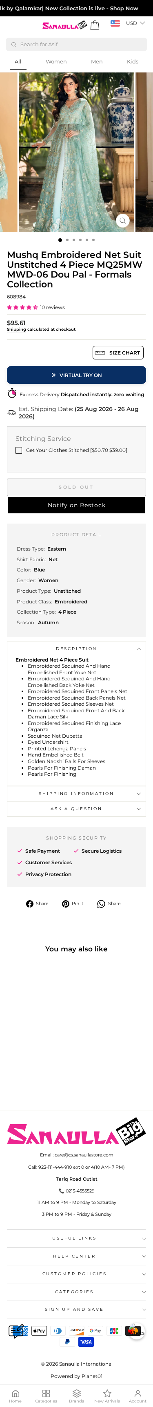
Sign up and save (74, 1309)
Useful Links (74, 1238)
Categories (74, 1292)
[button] (22, 307)
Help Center (74, 1256)
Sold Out (76, 487)
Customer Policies (74, 1273)
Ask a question (76, 808)
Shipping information (76, 793)
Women (56, 61)
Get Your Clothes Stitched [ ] (76, 450)
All (18, 61)
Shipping (16, 329)
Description (77, 648)
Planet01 (92, 1376)
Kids (132, 61)
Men (97, 61)
